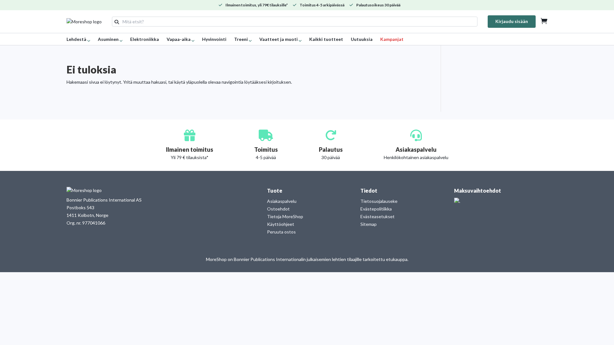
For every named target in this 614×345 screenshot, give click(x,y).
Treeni (241, 39)
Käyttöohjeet (280, 224)
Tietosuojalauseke (379, 201)
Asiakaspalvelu (281, 201)
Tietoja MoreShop (285, 216)
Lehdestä (76, 39)
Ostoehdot (278, 208)
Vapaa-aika (179, 39)
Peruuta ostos (281, 231)
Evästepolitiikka (376, 208)
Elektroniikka (144, 39)
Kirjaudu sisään (511, 21)
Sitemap (368, 224)
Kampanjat (392, 39)
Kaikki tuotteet (326, 39)
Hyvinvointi (214, 39)
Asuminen (108, 39)
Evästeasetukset (377, 216)
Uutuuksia (362, 39)
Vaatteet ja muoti (278, 39)
